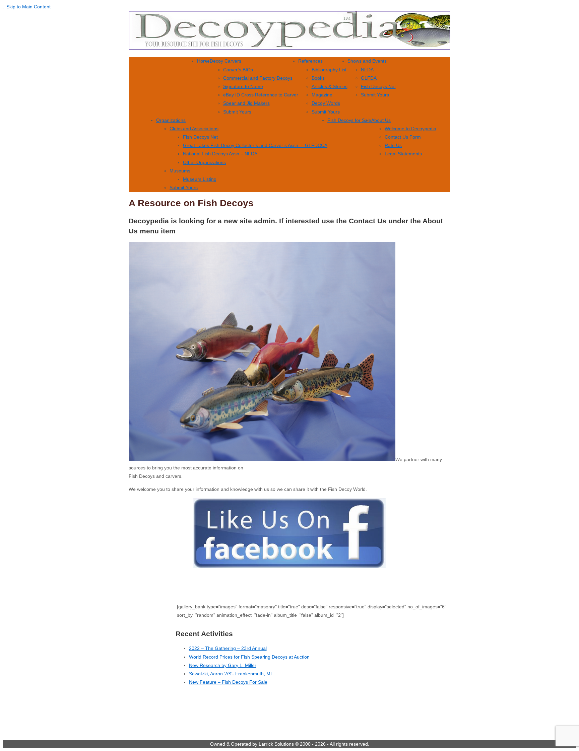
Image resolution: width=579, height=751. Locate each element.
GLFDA (369, 78)
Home (203, 61)
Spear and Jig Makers (246, 103)
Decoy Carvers (225, 61)
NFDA (367, 69)
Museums (180, 170)
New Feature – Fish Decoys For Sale (228, 682)
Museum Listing (199, 179)
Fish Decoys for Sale (349, 120)
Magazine (322, 94)
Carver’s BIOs (238, 69)
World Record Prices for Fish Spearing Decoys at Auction (249, 657)
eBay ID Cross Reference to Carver (260, 94)
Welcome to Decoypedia (410, 128)
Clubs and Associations (194, 128)
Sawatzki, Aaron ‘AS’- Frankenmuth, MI (230, 673)
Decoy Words (326, 103)
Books (318, 78)
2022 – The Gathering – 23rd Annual (228, 648)
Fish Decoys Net (378, 86)
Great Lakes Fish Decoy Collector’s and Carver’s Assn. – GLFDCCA (255, 145)
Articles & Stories (329, 86)
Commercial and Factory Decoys (258, 78)
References (310, 61)
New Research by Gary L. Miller (222, 665)
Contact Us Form (403, 137)
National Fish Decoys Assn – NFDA (220, 153)
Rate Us (393, 145)
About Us (381, 120)
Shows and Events (367, 61)
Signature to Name (243, 86)
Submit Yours (237, 112)
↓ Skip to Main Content (27, 6)
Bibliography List (329, 69)
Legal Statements (403, 153)
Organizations (171, 120)
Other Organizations (204, 162)
